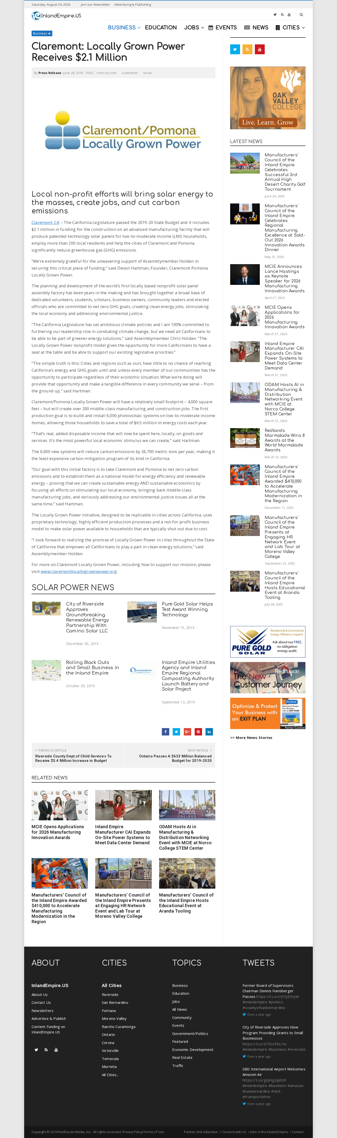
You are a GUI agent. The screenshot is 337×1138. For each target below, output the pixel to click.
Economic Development (192, 1049)
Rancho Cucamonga (118, 1026)
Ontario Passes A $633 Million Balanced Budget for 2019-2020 (175, 758)
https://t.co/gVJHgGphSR (264, 1080)
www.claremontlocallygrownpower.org (79, 571)
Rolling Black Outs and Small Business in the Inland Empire (92, 668)
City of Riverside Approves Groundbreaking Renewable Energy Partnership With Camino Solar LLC (87, 617)
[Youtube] (289, 14)
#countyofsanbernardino (264, 1007)
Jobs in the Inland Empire (269, 1132)
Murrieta (109, 1066)
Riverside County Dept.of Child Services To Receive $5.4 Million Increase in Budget (73, 758)
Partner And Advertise (201, 1132)
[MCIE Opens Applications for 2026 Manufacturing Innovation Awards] (60, 805)
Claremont (130, 73)
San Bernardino (115, 1002)
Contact (297, 1132)
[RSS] (282, 14)
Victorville (110, 1050)
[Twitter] (275, 14)
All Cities (112, 985)
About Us (40, 994)
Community (182, 1017)
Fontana (109, 1010)
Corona (108, 1042)
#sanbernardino (256, 1091)
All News (179, 1009)
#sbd (275, 1091)
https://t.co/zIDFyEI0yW (277, 996)
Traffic (177, 1065)
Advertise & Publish (49, 1018)
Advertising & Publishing (132, 4)
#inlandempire (255, 1001)
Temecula (110, 1058)
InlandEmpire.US (50, 985)
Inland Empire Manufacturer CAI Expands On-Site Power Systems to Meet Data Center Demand (123, 834)
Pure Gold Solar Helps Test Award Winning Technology (187, 609)
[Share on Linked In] (209, 731)
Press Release (49, 73)
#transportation (256, 1096)
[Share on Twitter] (176, 731)
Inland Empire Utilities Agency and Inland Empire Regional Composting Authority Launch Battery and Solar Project (188, 676)
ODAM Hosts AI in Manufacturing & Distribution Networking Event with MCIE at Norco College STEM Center (185, 837)
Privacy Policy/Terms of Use (143, 1132)
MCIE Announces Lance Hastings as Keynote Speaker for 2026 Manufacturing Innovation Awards (285, 278)
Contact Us (41, 1002)
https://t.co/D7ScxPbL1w (265, 1043)
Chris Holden (106, 73)
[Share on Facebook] (165, 731)
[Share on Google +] (187, 731)
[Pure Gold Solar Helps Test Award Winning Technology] (142, 612)
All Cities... (110, 1074)
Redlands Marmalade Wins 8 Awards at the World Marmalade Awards (285, 440)
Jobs (176, 1001)
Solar (147, 73)
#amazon (295, 1085)
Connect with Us (234, 1132)
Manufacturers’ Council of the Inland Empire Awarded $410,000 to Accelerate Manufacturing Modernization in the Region (59, 908)
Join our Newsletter (95, 4)
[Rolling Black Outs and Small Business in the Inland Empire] (46, 670)
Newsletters (43, 1010)
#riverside (296, 1049)
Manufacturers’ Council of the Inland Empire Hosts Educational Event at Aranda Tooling (186, 903)
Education (180, 993)
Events (178, 1025)
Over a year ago (259, 1014)
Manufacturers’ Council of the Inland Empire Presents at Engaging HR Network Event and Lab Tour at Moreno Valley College (123, 905)
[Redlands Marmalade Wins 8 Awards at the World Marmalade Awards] (245, 438)
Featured (180, 1041)
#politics (275, 1001)
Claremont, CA (45, 222)
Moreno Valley (114, 1018)
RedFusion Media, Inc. (74, 1132)
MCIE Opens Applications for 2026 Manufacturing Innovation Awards (58, 832)
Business (40, 33)
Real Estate (182, 1057)
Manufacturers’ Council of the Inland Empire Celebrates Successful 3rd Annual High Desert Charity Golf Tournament (285, 172)
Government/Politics (190, 1033)
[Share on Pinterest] (198, 731)
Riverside (110, 994)
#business (277, 1049)
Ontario (108, 1034)
